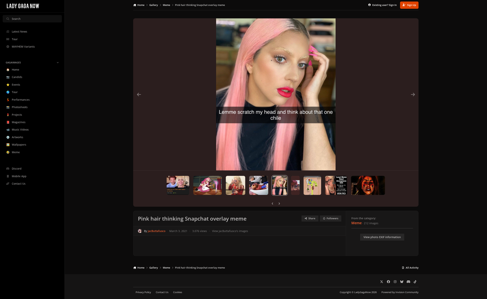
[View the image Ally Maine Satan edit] (368, 185)
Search (16, 19)
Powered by (400, 292)
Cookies (177, 292)
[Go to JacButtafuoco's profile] (140, 231)
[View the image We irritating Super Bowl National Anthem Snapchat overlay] (235, 185)
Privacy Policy (143, 292)
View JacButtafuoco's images (230, 231)
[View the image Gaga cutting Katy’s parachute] (295, 185)
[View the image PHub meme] (178, 185)
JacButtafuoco (156, 231)
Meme (356, 223)
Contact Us (162, 292)
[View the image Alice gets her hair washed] (258, 185)
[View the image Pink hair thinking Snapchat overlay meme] (279, 185)
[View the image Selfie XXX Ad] (336, 185)
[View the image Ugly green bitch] (312, 185)
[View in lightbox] (276, 94)
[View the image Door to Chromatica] (207, 185)
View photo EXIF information (382, 237)
